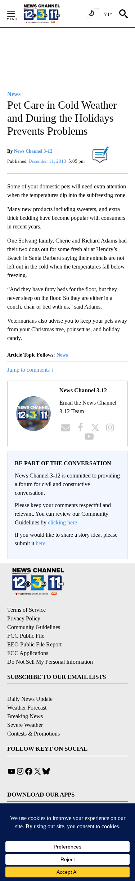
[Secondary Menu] (16, 14)
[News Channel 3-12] (50, 14)
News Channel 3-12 (33, 151)
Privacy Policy (23, 618)
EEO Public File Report (34, 644)
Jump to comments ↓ (30, 370)
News (62, 355)
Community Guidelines (33, 627)
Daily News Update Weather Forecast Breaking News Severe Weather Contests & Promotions (33, 716)
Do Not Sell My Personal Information (50, 662)
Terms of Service (26, 610)
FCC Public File (25, 636)
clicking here (62, 522)
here (40, 543)
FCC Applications (27, 653)
